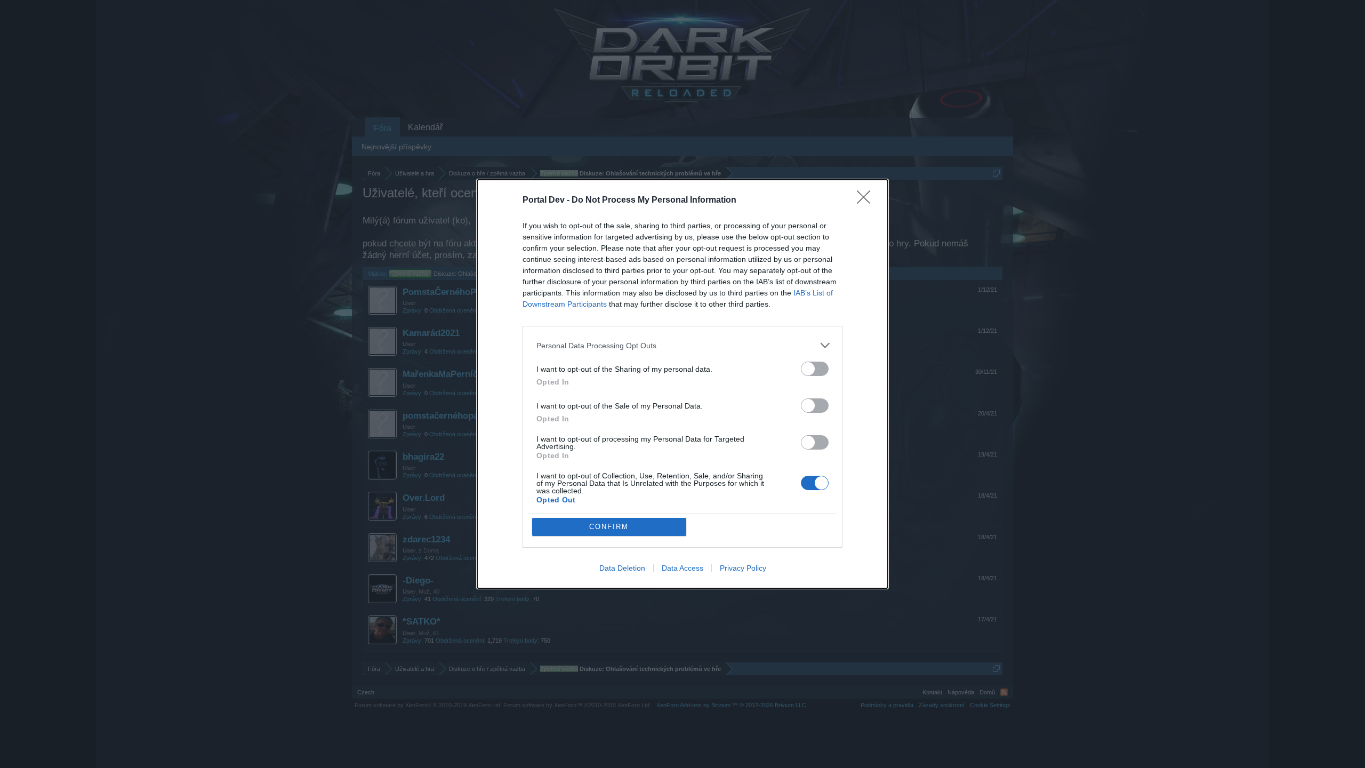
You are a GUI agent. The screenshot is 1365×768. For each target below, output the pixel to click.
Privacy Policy (743, 568)
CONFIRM (609, 527)
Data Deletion (622, 568)
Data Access (682, 568)
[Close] (867, 200)
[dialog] (682, 384)
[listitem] (682, 345)
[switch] (815, 369)
